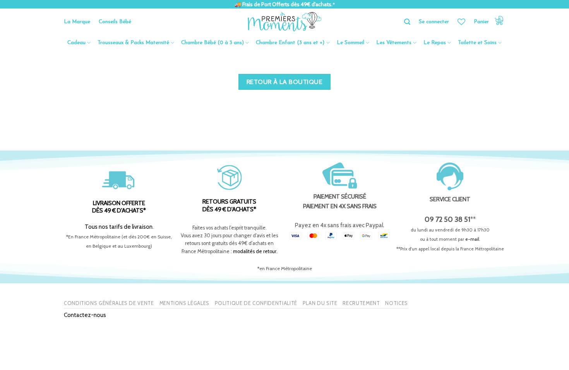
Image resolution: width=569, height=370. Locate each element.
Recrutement (361, 303)
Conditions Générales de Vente (109, 303)
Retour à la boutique (285, 82)
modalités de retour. (255, 251)
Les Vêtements (393, 42)
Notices (396, 303)
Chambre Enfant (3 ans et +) (290, 42)
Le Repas (434, 42)
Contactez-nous (85, 315)
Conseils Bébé (115, 21)
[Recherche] (407, 21)
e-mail (472, 239)
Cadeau (76, 42)
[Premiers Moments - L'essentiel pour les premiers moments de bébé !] (285, 21)
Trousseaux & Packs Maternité (133, 42)
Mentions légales (184, 303)
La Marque (77, 21)
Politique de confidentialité (256, 303)
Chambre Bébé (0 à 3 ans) (212, 42)
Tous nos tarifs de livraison (119, 226)
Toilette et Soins (477, 42)
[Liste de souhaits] (461, 21)
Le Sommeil (350, 42)
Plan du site (320, 303)
